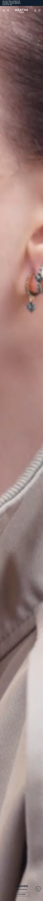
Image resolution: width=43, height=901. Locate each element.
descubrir (21, 894)
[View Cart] (40, 10)
